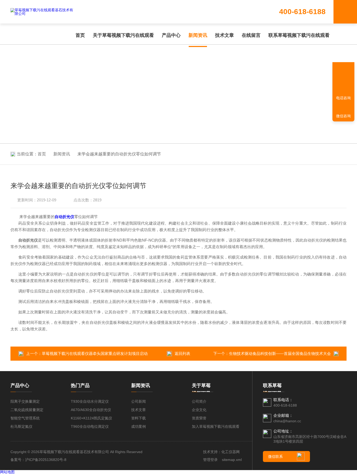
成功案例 (138, 426)
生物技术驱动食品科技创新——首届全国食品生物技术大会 (280, 353)
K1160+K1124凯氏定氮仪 (91, 418)
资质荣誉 (199, 418)
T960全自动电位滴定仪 (90, 426)
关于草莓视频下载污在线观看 (123, 35)
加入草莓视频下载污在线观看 (215, 426)
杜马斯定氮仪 (21, 426)
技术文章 (224, 35)
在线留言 (251, 35)
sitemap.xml (232, 460)
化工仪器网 (230, 452)
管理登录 (210, 460)
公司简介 (199, 401)
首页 (80, 35)
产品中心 (171, 35)
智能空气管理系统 (25, 418)
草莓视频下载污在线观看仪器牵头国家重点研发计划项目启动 (95, 353)
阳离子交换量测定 (25, 401)
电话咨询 (343, 98)
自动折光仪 (64, 216)
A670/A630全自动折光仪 (91, 410)
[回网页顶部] (343, 79)
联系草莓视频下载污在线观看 (299, 35)
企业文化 (199, 410)
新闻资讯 (197, 35)
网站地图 (7, 472)
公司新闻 (138, 401)
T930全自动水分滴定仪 (90, 401)
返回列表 (182, 353)
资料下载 (138, 418)
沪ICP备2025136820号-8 (45, 460)
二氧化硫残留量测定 (26, 410)
